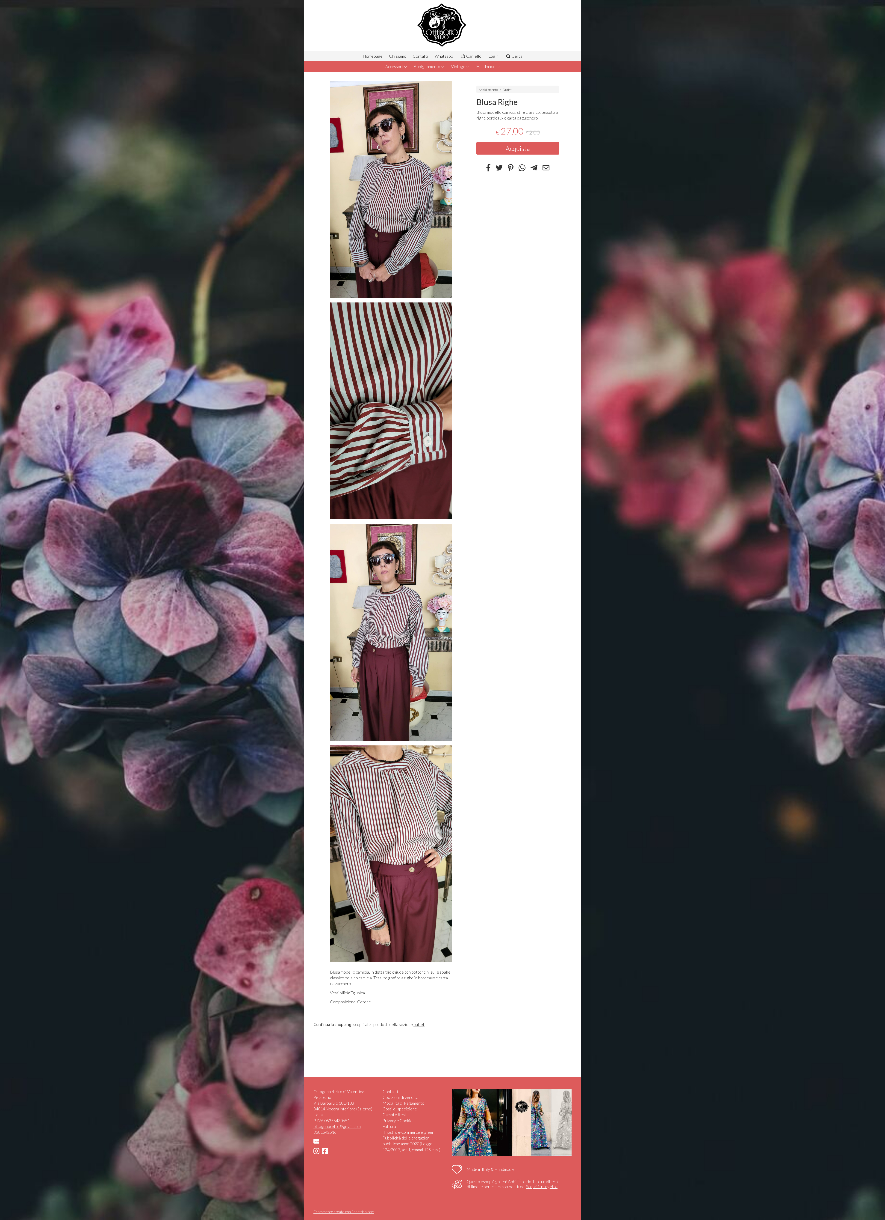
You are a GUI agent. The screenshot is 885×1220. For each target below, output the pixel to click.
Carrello (473, 56)
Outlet (507, 90)
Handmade (486, 66)
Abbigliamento (427, 66)
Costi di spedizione (400, 1108)
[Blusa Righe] (391, 189)
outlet (419, 1024)
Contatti (420, 56)
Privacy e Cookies (398, 1120)
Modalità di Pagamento (403, 1103)
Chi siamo (397, 56)
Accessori (394, 66)
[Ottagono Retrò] (442, 25)
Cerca (516, 56)
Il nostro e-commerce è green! (409, 1132)
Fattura (389, 1126)
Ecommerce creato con (343, 1211)
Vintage (458, 66)
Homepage (373, 56)
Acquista (518, 148)
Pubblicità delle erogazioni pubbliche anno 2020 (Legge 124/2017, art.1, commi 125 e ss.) (411, 1143)
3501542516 (324, 1132)
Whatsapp (444, 56)
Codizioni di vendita (400, 1097)
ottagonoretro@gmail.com (337, 1126)
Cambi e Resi (394, 1114)
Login (494, 56)
